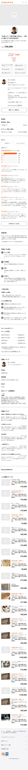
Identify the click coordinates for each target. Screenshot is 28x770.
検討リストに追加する (14, 110)
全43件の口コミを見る (14, 223)
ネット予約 (7, 252)
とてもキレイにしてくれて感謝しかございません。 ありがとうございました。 (14, 170)
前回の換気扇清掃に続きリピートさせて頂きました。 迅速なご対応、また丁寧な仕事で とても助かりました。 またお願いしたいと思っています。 (13, 180)
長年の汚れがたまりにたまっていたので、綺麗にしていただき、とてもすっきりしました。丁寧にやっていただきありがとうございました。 (13, 216)
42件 (19, 153)
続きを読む (24, 207)
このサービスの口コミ (20, 143)
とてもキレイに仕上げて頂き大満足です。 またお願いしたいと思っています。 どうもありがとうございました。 (14, 191)
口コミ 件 (10, 55)
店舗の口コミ (7, 143)
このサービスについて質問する (15, 105)
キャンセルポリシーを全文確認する (9, 351)
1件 (19, 155)
